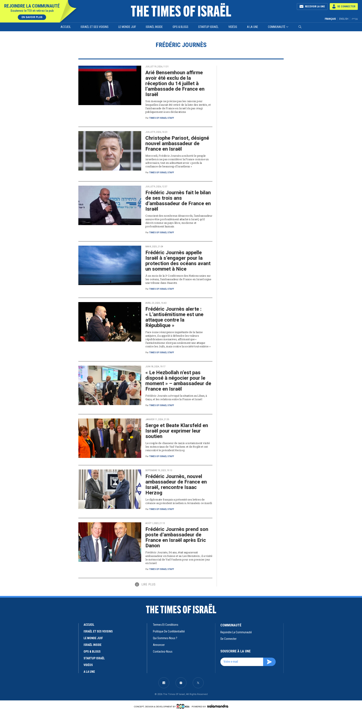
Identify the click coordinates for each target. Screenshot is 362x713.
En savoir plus (32, 17)
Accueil (66, 27)
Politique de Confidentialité (169, 631)
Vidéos (232, 27)
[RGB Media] (184, 706)
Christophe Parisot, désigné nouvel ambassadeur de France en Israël (177, 143)
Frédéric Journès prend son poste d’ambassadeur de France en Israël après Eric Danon (176, 537)
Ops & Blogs (180, 27)
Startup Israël (208, 27)
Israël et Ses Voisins (95, 27)
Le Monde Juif (127, 27)
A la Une (252, 27)
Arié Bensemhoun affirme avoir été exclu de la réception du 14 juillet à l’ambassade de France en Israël (174, 83)
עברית (355, 19)
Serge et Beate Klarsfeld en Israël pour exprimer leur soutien (176, 430)
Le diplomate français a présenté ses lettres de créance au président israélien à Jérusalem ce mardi (178, 501)
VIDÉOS (88, 665)
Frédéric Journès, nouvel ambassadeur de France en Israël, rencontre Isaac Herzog (176, 484)
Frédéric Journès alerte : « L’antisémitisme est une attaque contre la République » (174, 317)
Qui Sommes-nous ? (165, 638)
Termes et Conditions (165, 624)
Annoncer (159, 645)
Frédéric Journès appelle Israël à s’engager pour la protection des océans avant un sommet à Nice (178, 261)
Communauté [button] (276, 27)
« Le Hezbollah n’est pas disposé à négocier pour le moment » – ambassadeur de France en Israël (178, 381)
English (343, 18)
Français (330, 18)
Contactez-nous (162, 651)
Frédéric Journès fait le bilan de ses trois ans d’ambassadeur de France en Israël (178, 201)
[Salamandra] (217, 706)
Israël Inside (154, 27)
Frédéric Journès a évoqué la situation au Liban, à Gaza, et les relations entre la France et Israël (176, 397)
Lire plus (149, 584)
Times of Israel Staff (161, 118)
